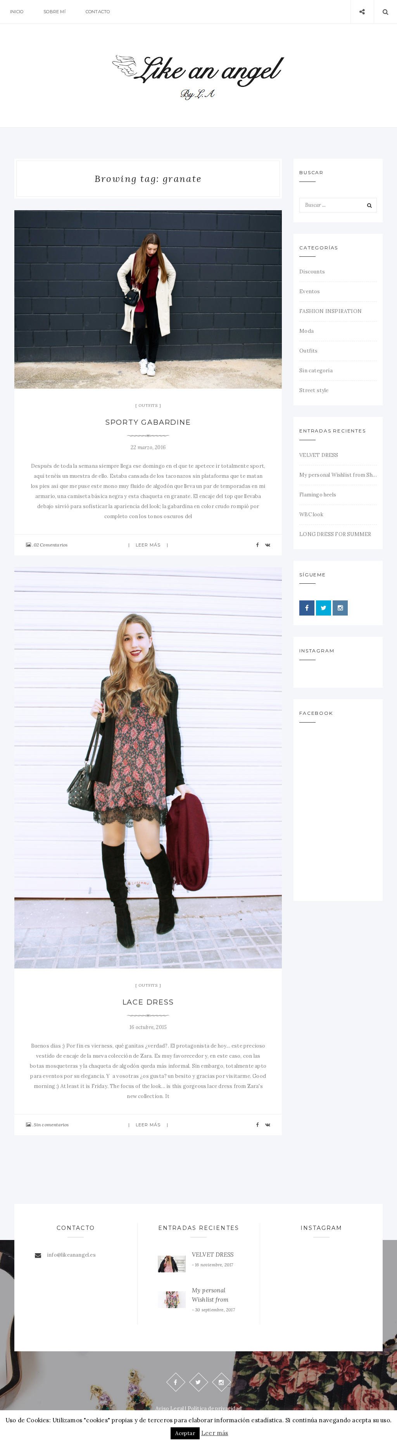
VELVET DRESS (318, 455)
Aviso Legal (169, 1408)
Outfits (148, 405)
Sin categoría (316, 370)
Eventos (309, 291)
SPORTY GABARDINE (148, 422)
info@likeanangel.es (71, 1255)
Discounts (312, 271)
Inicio (16, 11)
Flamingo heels (317, 494)
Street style (313, 390)
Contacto (98, 11)
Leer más (148, 545)
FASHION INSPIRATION (330, 311)
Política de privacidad (215, 1408)
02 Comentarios (51, 545)
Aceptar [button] (185, 1433)
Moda (306, 331)
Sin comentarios (51, 1125)
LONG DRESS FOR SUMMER (335, 534)
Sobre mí (54, 11)
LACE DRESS (148, 1002)
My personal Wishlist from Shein (338, 475)
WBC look (311, 514)
